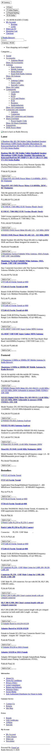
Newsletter (10, 741)
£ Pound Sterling (13, 13)
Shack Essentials (12, 119)
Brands (9, 718)
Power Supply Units (19, 121)
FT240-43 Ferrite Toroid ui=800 (14, 310)
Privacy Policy (11, 683)
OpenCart (15, 748)
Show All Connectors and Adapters (20, 116)
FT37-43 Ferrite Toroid (11, 480)
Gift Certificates (12, 720)
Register (14, 24)
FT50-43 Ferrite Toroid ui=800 (14, 504)
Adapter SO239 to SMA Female (14, 652)
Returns (9, 706)
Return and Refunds (14, 687)
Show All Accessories (14, 63)
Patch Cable (15, 83)
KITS (13, 96)
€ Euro (9, 7)
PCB (13, 101)
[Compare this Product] (15, 176)
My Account (11, 734)
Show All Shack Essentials (16, 123)
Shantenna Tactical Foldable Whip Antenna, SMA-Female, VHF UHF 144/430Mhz (22, 262)
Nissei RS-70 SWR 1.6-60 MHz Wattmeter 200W (21, 449)
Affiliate (9, 722)
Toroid (8, 56)
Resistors (14, 103)
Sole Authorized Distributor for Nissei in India (24, 694)
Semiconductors (17, 105)
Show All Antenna (13, 76)
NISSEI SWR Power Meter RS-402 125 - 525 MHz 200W (25, 235)
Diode (13, 94)
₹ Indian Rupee (12, 10)
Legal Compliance (13, 685)
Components (11, 89)
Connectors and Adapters (16, 110)
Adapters (14, 112)
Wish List (9, 739)
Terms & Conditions (14, 680)
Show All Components (15, 107)
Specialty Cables (17, 85)
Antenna (9, 65)
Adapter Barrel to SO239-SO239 (14, 628)
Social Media (11, 692)
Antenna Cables (17, 80)
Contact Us (10, 704)
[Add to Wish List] (13, 176)
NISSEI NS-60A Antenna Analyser (15, 425)
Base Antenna (16, 67)
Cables (8, 78)
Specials (9, 725)
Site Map (9, 708)
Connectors (15, 114)
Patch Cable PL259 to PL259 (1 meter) (17, 527)
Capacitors (15, 92)
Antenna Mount (17, 60)
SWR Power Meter (13, 127)
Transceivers (11, 125)
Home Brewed (16, 71)
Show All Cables (12, 87)
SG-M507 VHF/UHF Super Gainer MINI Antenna (22, 334)
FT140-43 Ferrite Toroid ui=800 (14, 287)
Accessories (10, 58)
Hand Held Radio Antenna (21, 74)
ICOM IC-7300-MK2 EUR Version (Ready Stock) (22, 211)
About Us (10, 678)
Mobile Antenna (17, 69)
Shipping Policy (12, 689)
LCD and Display (18, 98)
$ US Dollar (11, 15)
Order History (11, 737)
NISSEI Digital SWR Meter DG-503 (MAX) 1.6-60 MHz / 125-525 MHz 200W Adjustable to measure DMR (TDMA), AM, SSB (25, 399)
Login (13, 27)
